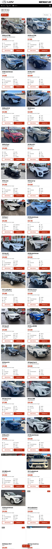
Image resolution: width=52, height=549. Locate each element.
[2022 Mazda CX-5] (39, 135)
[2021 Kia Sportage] (39, 171)
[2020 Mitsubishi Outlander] (39, 244)
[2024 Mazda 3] (13, 207)
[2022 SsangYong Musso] (13, 280)
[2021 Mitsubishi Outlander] (13, 62)
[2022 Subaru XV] (13, 316)
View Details (7, 50)
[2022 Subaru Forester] (39, 280)
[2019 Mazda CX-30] (13, 98)
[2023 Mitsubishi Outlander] (13, 498)
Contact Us (19, 50)
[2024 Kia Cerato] (39, 98)
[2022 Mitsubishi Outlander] (39, 425)
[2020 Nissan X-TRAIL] (39, 26)
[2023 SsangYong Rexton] (39, 498)
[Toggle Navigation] (50, 5)
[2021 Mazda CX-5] (13, 425)
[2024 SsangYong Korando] (39, 462)
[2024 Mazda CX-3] (13, 353)
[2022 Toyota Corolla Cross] (39, 534)
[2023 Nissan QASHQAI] (39, 316)
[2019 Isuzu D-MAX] (39, 389)
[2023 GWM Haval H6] (13, 462)
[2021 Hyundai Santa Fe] (39, 353)
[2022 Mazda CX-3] (39, 62)
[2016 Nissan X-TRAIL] (13, 26)
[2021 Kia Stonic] (13, 171)
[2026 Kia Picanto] (13, 135)
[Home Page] (8, 2)
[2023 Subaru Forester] (13, 389)
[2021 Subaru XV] (13, 244)
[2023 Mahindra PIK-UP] (13, 534)
